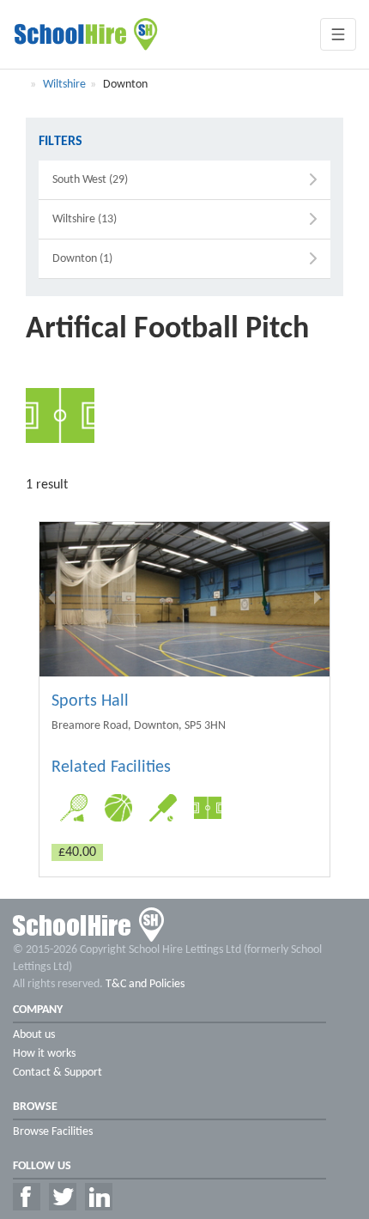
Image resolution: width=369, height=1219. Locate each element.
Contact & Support (57, 1072)
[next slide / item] (317, 599)
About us (34, 1034)
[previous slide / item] (51, 599)
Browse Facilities (53, 1131)
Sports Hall (90, 701)
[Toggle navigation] (338, 34)
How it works (44, 1053)
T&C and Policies (145, 984)
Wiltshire (64, 84)
